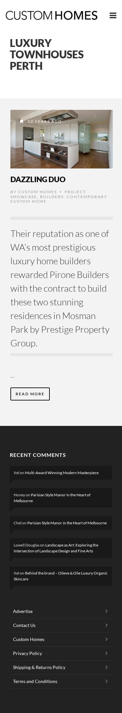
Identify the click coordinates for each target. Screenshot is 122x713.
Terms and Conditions (35, 681)
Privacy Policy (27, 653)
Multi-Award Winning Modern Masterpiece (62, 472)
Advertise (23, 611)
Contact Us (24, 625)
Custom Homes (37, 191)
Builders (52, 196)
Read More (30, 393)
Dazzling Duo (37, 179)
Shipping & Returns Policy (39, 667)
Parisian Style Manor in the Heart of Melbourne (67, 522)
